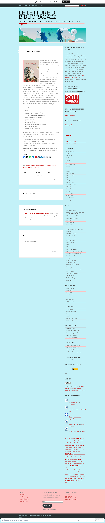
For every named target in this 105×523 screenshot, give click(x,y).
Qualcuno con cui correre (72, 264)
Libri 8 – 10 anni (70, 182)
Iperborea (71, 461)
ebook (68, 160)
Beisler (78, 442)
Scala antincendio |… (74, 409)
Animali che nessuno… (74, 431)
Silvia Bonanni (70, 301)
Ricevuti (40, 176)
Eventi (68, 162)
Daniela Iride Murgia (50, 165)
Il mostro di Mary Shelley (71, 499)
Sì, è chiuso (68, 494)
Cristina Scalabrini (71, 311)
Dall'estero (69, 158)
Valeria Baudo (50, 174)
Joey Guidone (69, 294)
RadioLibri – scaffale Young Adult (75, 269)
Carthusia (77, 445)
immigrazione (67, 461)
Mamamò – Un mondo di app (73, 253)
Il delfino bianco (70, 328)
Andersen (68, 208)
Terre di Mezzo (69, 480)
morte (74, 467)
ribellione (66, 474)
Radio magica (70, 267)
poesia (68, 471)
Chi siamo (33, 21)
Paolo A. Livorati (70, 320)
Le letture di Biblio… (74, 402)
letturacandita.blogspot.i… (73, 347)
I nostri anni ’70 (27, 179)
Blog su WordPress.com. (24, 515)
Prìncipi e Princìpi (71, 260)
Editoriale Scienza (79, 449)
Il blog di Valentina (71, 233)
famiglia (68, 454)
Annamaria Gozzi (39, 165)
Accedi (21, 496)
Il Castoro (79, 459)
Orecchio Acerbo (68, 469)
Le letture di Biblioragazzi (38, 15)
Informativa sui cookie (24, 520)
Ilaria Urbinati (70, 290)
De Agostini (71, 447)
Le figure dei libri (70, 240)
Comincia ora (66, 1)
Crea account (23, 494)
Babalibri (79, 440)
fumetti (73, 456)
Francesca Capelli (70, 314)
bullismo (66, 445)
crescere (82, 445)
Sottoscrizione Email (49, 492)
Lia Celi (68, 316)
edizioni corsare (27, 167)
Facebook (69, 135)
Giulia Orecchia (71, 459)
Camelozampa (71, 445)
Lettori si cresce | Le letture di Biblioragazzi (37, 213)
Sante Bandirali (75, 476)
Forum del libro (70, 222)
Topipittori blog (70, 278)
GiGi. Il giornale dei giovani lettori (75, 229)
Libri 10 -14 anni (70, 175)
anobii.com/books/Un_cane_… (74, 352)
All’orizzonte (72, 404)
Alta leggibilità (70, 151)
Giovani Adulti (70, 169)
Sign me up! (47, 505)
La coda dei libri (70, 236)
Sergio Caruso (70, 299)
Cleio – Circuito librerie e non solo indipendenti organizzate (75, 213)
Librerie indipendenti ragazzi (74, 251)
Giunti (75, 459)
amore (66, 440)
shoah (80, 478)
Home (23, 21)
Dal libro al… (69, 155)
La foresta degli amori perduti (74, 333)
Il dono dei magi (55, 179)
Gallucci (76, 456)
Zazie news (69, 280)
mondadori (73, 465)
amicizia (80, 438)
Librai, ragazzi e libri (71, 249)
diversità (75, 447)
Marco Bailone (70, 297)
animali (68, 440)
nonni (79, 467)
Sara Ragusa (80, 476)
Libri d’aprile (68, 496)
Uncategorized (70, 200)
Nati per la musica (71, 184)
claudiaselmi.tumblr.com (72, 349)
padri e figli (75, 469)
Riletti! (68, 191)
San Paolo (70, 476)
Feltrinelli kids (76, 454)
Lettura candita (70, 242)
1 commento (26, 174)
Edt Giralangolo (69, 451)
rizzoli (70, 474)
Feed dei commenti (24, 499)
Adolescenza (68, 438)
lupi (67, 465)
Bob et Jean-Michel (71, 210)
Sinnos (83, 478)
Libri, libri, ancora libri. (71, 498)
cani (75, 445)
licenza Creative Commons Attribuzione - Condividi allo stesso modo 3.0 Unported (75, 388)
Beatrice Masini (73, 442)
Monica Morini (35, 167)
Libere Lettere (70, 247)
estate (79, 451)
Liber (67, 244)
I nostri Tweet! (71, 141)
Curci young (66, 447)
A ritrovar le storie (32, 51)
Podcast (68, 186)
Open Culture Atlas (71, 255)
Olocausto (82, 467)
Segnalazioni (69, 193)
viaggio (66, 482)
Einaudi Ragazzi (75, 451)
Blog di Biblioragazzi (70, 115)
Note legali (61, 21)
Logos (65, 465)
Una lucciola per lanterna (72, 337)
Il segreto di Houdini (71, 335)
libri (83, 463)
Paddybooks (69, 258)
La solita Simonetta (71, 238)
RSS (21, 25)
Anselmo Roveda (74, 440)
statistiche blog (70, 197)
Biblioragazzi (68, 125)
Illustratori (46, 21)
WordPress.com (24, 501)
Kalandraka (75, 461)
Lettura (81, 463)
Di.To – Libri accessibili (72, 216)
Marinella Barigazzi (71, 318)
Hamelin (68, 231)
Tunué (80, 480)
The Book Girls (70, 275)
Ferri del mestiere (70, 164)
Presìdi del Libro (70, 262)
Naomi (70, 417)
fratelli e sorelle (69, 456)
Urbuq (83, 431)
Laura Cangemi (77, 463)
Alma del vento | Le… (74, 424)
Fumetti (68, 166)
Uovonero (83, 480)
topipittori (76, 480)
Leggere (68, 171)
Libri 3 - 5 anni (39, 174)
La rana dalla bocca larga (72, 330)
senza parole (69, 195)
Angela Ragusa (70, 309)
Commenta (53, 251)
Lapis (73, 463)
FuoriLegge (69, 224)
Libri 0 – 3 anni (70, 173)
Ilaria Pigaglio (70, 288)
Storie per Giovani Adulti (72, 273)
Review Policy (76, 21)
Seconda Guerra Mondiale (72, 478)
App (67, 153)
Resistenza (80, 471)
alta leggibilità (74, 438)
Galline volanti (70, 227)
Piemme (81, 469)
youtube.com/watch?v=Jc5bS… (74, 345)
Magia (69, 465)
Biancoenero (82, 442)
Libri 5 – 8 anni (70, 180)
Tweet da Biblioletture (70, 143)
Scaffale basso (70, 271)
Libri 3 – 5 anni (70, 178)
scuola (84, 476)
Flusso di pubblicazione (26, 498)
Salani (74, 474)
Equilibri (68, 220)
